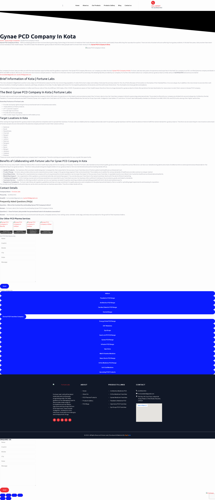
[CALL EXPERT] (153, 3)
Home (77, 5)
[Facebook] (54, 419)
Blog (119, 5)
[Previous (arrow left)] (3, 498)
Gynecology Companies (12, 40)
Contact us (128, 5)
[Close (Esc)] (20, 495)
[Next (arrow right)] (8, 498)
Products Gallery (109, 5)
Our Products (96, 5)
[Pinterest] (69, 419)
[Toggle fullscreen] (8, 495)
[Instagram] (66, 419)
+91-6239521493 (156, 8)
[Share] (14, 495)
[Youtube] (62, 419)
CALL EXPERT (155, 6)
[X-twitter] (58, 419)
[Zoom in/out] (3, 495)
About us (86, 5)
